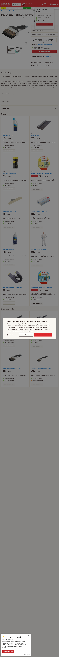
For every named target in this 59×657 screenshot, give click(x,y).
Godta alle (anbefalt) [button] (42, 335)
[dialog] (29, 328)
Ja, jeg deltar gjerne (8, 651)
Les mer (36, 331)
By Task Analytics (26, 654)
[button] (10, 335)
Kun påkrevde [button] (26, 335)
